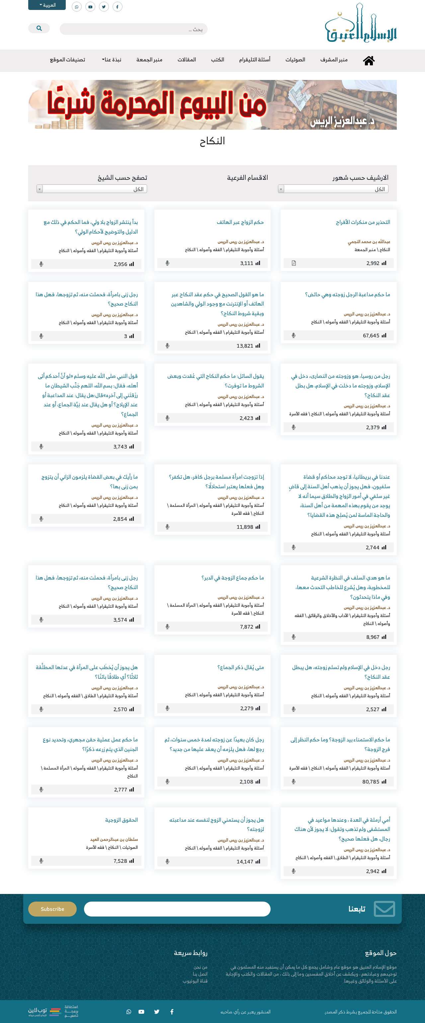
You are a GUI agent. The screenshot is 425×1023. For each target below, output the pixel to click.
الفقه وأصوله (210, 249)
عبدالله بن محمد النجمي (369, 241)
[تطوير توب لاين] (53, 1011)
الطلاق (90, 695)
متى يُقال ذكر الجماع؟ (240, 667)
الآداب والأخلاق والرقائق (327, 615)
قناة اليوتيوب (195, 981)
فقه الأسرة (298, 413)
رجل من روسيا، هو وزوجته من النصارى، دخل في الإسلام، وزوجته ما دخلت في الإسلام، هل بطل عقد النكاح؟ (340, 385)
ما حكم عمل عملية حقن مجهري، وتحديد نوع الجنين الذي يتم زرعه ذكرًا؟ (90, 744)
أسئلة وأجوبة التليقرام (245, 249)
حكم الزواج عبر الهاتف (240, 222)
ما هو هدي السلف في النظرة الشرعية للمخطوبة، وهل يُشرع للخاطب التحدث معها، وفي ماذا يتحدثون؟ (343, 587)
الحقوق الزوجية (121, 819)
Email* (177, 906)
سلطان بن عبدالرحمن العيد (114, 839)
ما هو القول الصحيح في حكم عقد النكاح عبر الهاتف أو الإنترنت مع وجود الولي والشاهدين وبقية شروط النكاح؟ (217, 304)
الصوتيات (130, 847)
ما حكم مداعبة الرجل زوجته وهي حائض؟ (347, 294)
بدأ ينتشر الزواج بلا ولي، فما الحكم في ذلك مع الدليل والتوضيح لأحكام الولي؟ (91, 226)
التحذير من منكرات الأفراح (363, 222)
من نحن (201, 967)
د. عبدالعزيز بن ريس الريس (240, 241)
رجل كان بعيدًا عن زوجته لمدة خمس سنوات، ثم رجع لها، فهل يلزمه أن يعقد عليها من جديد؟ (214, 744)
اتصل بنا (200, 974)
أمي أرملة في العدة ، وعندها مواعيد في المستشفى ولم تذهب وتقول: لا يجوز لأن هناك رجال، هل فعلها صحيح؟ (342, 829)
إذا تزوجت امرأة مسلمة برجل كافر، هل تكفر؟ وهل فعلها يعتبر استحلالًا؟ (216, 481)
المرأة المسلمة (183, 505)
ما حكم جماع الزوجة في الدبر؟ (233, 577)
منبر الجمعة (365, 249)
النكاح (385, 249)
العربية (49, 5)
